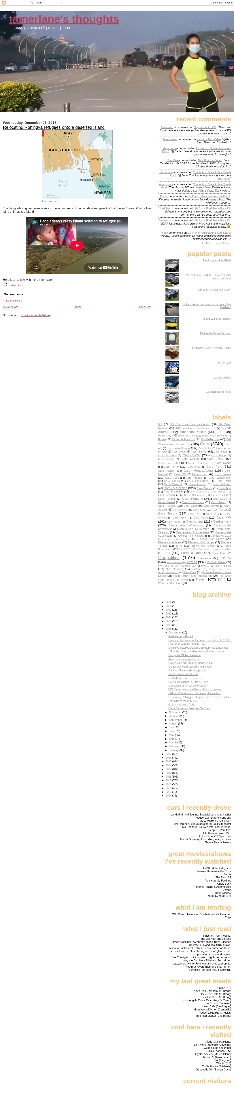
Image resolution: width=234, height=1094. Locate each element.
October (174, 716)
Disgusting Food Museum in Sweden (190, 666)
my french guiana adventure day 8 (208, 196)
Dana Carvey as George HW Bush (189, 708)
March (173, 742)
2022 (169, 613)
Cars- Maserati (173, 484)
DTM (179, 545)
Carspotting (194, 521)
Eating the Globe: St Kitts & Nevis (188, 681)
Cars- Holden (166, 470)
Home (78, 307)
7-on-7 (224, 428)
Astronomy (164, 435)
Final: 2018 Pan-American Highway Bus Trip (205, 549)
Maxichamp (170, 139)
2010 (169, 780)
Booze (162, 439)
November (175, 712)
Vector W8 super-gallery (216, 318)
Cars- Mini (224, 488)
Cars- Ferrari (171, 466)
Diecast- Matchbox (169, 542)
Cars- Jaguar (223, 474)
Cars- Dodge (223, 462)
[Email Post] (5, 282)
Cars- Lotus (224, 480)
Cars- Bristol (218, 455)
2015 (169, 761)
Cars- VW (223, 517)
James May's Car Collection (214, 289)
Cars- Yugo (173, 521)
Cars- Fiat (194, 466)
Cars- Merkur (204, 488)
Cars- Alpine (205, 448)
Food (166, 553)
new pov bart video (209, 139)
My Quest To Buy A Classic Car (177, 566)
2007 (169, 791)
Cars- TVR (194, 513)
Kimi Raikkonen (174, 562)
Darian (164, 196)
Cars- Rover (218, 502)
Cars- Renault (166, 502)
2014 (169, 765)
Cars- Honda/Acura (198, 470)
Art (219, 432)
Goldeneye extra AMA (181, 704)
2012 (169, 772)
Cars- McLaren (222, 484)
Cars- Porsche (192, 498)
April (172, 738)
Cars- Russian (167, 505)
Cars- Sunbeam (181, 510)
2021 (169, 617)
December (175, 632)
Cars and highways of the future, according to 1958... (199, 640)
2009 (169, 784)
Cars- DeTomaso (198, 463)
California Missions (183, 439)
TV (220, 579)
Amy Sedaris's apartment (183, 659)
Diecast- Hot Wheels (210, 538)
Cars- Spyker (211, 506)
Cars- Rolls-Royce (193, 502)
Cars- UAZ (212, 513)
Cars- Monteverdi (198, 491)
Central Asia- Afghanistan (186, 525)
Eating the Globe (202, 545)
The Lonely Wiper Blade (217, 260)
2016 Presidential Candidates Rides (195, 428)
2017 (169, 753)
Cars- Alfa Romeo (178, 448)
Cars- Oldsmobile (194, 495)
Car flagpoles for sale (218, 391)
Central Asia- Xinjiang (191, 535)
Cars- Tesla (219, 509)
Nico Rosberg (174, 569)
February (174, 746)
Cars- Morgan (219, 491)
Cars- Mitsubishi (173, 491)
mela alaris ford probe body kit (211, 208)
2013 (169, 769)
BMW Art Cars (186, 435)
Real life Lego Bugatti (180, 636)
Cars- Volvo (200, 517)
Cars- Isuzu (199, 474)
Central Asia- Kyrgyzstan (194, 528)
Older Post (144, 307)
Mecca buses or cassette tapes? (187, 685)
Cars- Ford (214, 466)
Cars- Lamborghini (220, 477)
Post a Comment (13, 300)
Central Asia (222, 521)
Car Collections (210, 439)
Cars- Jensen (194, 477)
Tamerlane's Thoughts (64, 19)
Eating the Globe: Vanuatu (215, 333)
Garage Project (219, 553)
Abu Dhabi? (224, 362)
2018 (169, 628)
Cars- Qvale (220, 499)
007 (160, 424)
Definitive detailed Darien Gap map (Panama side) (198, 647)
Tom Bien (173, 160)
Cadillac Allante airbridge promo (187, 670)
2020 (169, 621)
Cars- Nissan (166, 494)
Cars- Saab (190, 505)
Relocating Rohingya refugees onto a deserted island (54, 127)
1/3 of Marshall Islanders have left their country (196, 651)
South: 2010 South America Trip (192, 575)
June (172, 731)
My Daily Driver (216, 562)
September (176, 719)
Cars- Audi (178, 451)
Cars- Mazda (197, 484)
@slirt (164, 232)
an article (19, 279)
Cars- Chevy (215, 458)
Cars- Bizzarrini (167, 455)
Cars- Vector (180, 517)
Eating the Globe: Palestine (184, 655)
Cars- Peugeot (167, 498)
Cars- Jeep (172, 477)
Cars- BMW (191, 455)
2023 (169, 609)
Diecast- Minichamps (201, 542)
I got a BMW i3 (222, 377)
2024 (169, 606)
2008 (169, 788)
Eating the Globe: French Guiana (211, 347)
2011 (169, 776)
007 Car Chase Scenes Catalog (190, 424)
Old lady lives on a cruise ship (186, 678)
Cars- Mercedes (175, 488)
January (174, 750)
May (172, 735)
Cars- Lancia (172, 480)
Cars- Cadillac (190, 458)
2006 (169, 795)
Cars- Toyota (167, 513)
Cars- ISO (180, 474)
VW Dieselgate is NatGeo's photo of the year (195, 689)
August (173, 723)
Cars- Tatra (199, 509)
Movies (192, 562)
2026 (169, 602)
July (172, 727)
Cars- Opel (218, 495)
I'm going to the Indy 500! (183, 700)
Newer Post (10, 307)
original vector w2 (205, 127)
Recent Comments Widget (220, 243)
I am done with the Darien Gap (186, 643)
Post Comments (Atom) (36, 315)
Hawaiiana (204, 558)
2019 (169, 625)
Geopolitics (17, 285)
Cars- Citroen (168, 463)
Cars (204, 443)
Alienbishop (167, 127)
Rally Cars (189, 572)
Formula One (191, 553)
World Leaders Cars (170, 583)
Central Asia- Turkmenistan (192, 532)
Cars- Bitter (220, 451)
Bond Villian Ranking (214, 435)
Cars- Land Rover (198, 480)
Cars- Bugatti (166, 459)
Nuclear (196, 569)
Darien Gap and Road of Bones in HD (190, 662)
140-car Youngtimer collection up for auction (194, 693)
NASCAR (205, 566)
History (226, 558)
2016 (169, 757)
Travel (200, 579)
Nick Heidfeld (223, 565)
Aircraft (163, 432)
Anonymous (166, 184)
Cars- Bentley (199, 451)
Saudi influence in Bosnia (183, 674)
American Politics (193, 432)
